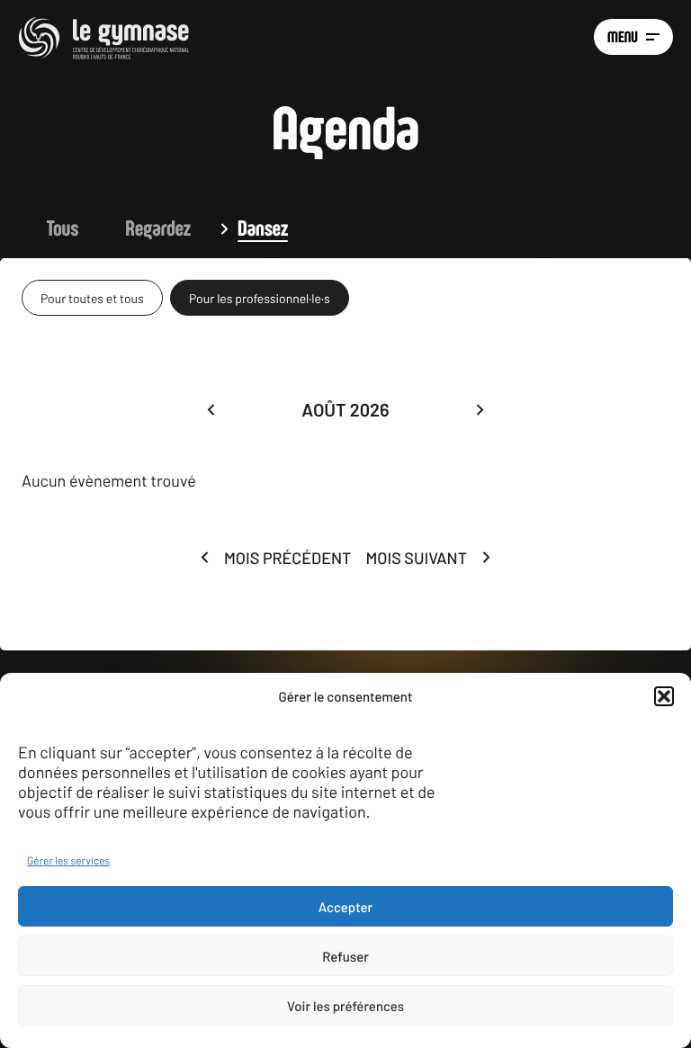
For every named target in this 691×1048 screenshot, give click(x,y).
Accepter (345, 907)
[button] (664, 696)
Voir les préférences (345, 1006)
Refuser (345, 956)
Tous (62, 228)
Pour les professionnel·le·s (259, 298)
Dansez (263, 228)
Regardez (158, 228)
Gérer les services (68, 861)
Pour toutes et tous (92, 298)
